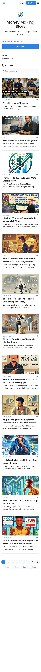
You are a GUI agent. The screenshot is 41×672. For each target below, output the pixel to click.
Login (22, 3)
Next (24, 567)
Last (34, 567)
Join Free (31, 3)
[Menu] (38, 2)
